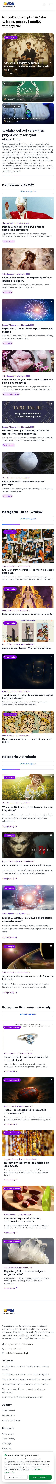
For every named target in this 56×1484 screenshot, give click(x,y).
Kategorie (8, 1428)
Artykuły (7, 1360)
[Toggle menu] (51, 5)
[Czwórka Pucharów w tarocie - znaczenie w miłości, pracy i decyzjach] (28, 55)
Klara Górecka (7, 223)
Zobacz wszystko (28, 191)
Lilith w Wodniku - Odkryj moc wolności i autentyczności (27, 1379)
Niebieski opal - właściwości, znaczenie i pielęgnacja (25, 1374)
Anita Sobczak (8, 274)
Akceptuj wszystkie (40, 1477)
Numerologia (8, 1434)
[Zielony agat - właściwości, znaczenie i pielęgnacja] (28, 91)
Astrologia (7, 292)
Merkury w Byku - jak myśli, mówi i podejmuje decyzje (25, 1384)
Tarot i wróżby (10, 37)
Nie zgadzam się (16, 1477)
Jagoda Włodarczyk (10, 325)
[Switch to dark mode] (44, 4)
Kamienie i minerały (12, 84)
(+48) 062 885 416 (14, 1349)
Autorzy (7, 1404)
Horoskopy (7, 1448)
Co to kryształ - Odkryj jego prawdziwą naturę (23, 1397)
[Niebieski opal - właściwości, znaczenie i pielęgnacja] (28, 113)
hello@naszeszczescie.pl (17, 1353)
